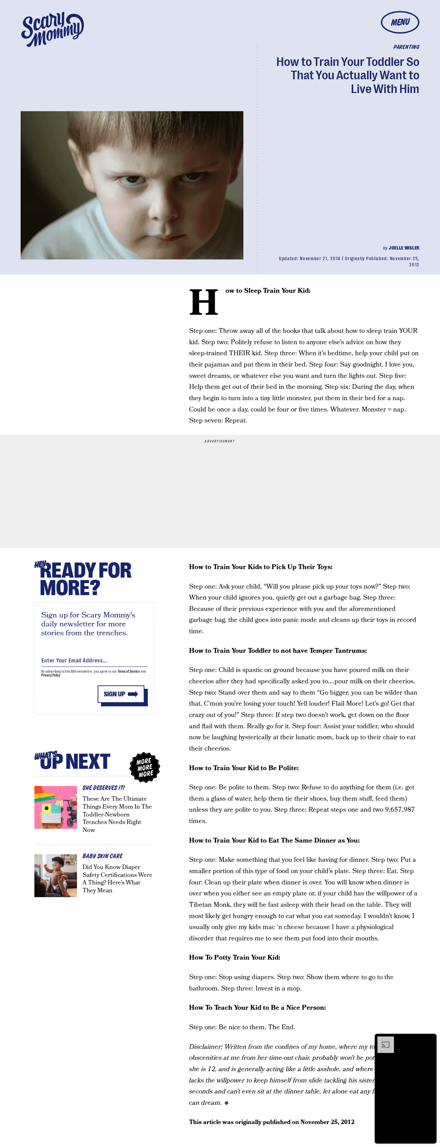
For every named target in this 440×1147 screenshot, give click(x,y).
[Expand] (382, 1040)
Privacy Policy (50, 675)
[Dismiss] (429, 1040)
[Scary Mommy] (52, 29)
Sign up (114, 694)
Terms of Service (129, 671)
